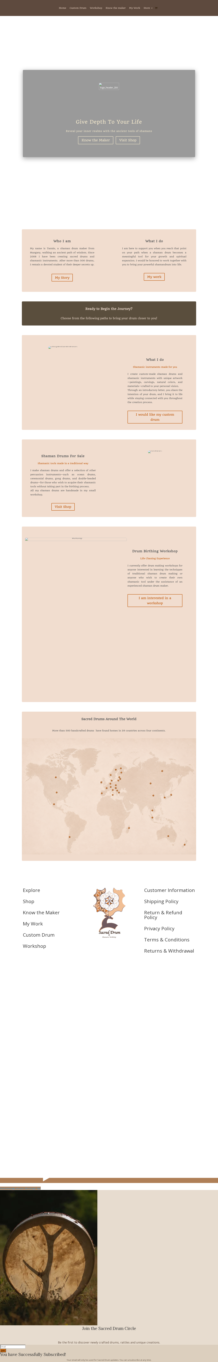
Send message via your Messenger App (20, 1188)
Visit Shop (127, 140)
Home (62, 8)
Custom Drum (78, 8)
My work (154, 277)
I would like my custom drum (155, 417)
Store (147, 8)
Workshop (96, 8)
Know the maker (116, 8)
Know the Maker (96, 140)
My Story (62, 278)
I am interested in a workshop (155, 600)
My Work (134, 8)
